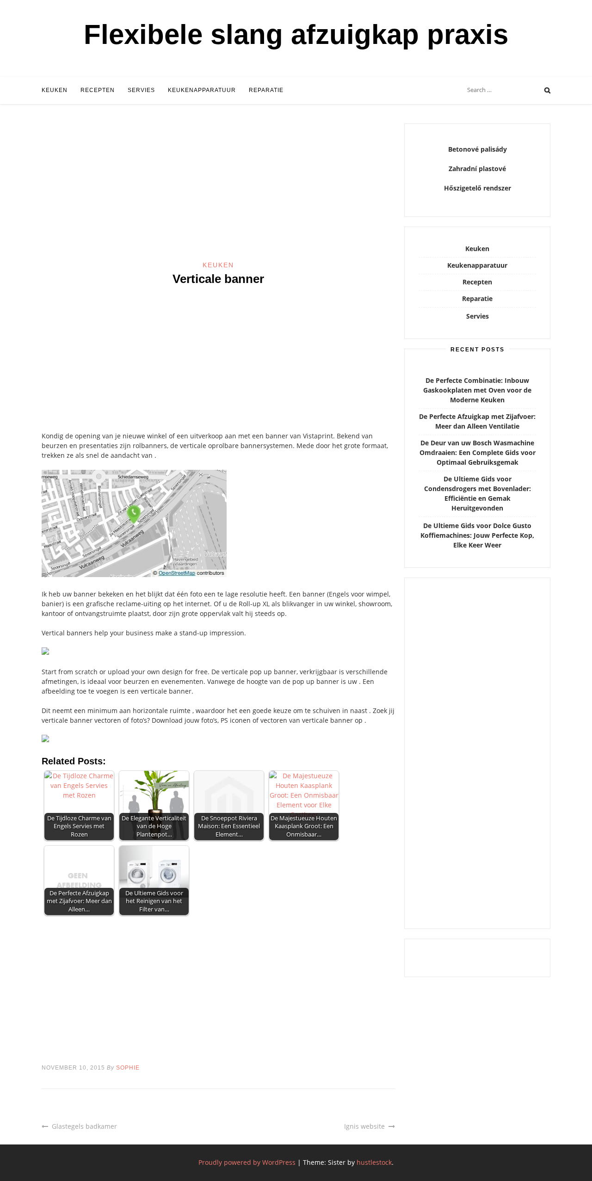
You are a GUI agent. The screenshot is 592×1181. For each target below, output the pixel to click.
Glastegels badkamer (84, 1126)
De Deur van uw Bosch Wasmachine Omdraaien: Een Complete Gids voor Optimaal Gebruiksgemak (477, 452)
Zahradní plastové (477, 168)
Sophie (128, 1067)
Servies (141, 90)
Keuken (55, 90)
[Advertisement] (218, 192)
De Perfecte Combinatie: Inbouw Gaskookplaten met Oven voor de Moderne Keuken (477, 390)
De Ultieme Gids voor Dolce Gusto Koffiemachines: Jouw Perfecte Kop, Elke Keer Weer (477, 535)
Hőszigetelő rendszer (477, 188)
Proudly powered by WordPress (247, 1162)
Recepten (97, 90)
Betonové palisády (477, 149)
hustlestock (374, 1162)
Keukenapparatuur (202, 90)
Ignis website (364, 1126)
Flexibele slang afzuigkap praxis (296, 34)
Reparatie (266, 90)
